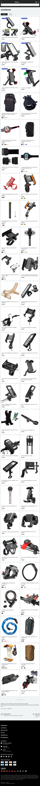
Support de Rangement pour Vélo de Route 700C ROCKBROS (10, 302)
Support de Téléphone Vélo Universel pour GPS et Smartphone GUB (10, 275)
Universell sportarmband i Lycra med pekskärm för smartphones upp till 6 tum (29, 168)
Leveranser (4, 727)
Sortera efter (10, 13)
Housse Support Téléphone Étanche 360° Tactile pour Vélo (29, 353)
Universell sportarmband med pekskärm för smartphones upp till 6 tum (9, 141)
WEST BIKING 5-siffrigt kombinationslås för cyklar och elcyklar (29, 583)
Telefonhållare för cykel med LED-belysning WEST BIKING (29, 610)
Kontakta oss (4, 735)
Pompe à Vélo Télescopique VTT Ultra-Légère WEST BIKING (9, 221)
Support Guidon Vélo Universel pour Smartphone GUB (10, 379)
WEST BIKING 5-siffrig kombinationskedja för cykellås (9, 637)
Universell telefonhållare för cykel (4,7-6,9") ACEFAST (28, 532)
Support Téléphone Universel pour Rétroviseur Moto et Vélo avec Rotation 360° (29, 379)
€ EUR (3, 768)
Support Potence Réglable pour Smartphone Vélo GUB (10, 353)
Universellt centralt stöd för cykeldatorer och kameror (9, 506)
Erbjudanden (4, 725)
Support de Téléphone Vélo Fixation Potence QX (29, 221)
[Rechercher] (2, 5)
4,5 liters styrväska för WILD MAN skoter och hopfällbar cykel (29, 637)
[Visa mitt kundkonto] (36, 2)
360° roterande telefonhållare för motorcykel (28, 480)
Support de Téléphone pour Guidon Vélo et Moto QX (29, 195)
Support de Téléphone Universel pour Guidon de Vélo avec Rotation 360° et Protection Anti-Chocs (29, 275)
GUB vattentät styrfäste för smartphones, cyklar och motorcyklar (10, 481)
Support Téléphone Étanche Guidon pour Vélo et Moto (29, 405)
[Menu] (8, 2)
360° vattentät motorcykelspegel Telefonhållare (10, 37)
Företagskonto (4, 737)
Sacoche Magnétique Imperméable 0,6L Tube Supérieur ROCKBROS (9, 691)
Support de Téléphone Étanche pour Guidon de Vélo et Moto (29, 302)
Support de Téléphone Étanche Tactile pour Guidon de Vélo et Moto (9, 405)
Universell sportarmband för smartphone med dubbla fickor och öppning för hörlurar (9, 114)
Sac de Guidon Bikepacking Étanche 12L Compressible (28, 664)
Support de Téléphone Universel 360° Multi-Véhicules (9, 248)
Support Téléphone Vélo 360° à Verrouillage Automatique (9, 328)
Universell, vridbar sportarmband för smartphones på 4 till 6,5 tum (10, 168)
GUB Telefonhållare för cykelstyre (27, 455)
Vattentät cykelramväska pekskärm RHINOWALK (10, 455)
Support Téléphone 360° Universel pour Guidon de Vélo (10, 430)
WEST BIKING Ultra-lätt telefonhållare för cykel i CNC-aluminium (10, 558)
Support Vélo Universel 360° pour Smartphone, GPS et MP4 (29, 691)
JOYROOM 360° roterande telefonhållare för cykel (10, 531)
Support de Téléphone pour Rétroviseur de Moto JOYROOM (10, 88)
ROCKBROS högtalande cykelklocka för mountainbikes (8, 583)
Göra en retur (4, 730)
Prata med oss (6, 744)
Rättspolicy (2, 782)
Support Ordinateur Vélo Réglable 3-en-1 (28, 430)
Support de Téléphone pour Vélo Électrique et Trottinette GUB (29, 248)
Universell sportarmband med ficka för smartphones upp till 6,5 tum (27, 141)
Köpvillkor (7, 782)
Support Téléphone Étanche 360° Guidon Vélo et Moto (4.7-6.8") (10, 63)
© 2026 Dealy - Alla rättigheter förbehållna (8, 783)
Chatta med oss (6, 747)
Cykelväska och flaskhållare (26, 87)
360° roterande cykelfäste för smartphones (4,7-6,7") (29, 558)
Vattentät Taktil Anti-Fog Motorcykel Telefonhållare (27, 63)
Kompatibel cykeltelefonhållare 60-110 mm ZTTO (10, 194)
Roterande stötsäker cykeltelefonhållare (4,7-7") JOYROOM (29, 506)
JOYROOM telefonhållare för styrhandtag (28, 37)
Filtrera (4, 14)
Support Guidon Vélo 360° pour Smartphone (28, 327)
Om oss (3, 732)
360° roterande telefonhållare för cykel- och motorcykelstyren (9, 664)
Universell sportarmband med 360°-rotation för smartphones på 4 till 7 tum (29, 114)
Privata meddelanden (7, 751)
